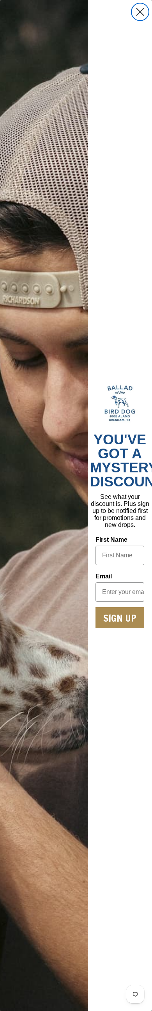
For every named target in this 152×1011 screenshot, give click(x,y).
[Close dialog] (140, 12)
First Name (111, 539)
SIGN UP (119, 618)
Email (103, 576)
